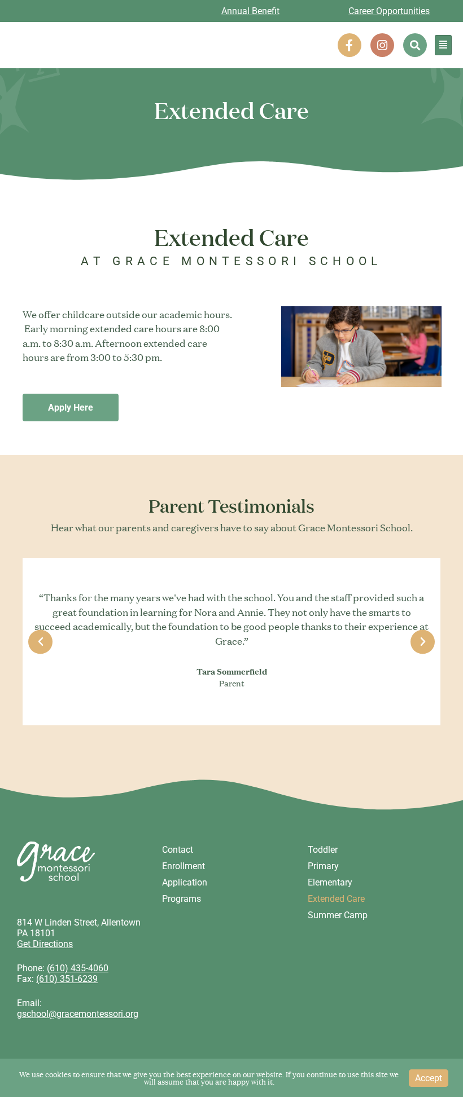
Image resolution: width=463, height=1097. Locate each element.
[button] (415, 45)
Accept (428, 1078)
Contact (177, 849)
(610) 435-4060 (77, 968)
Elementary (330, 882)
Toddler (323, 849)
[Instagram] (382, 45)
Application (184, 882)
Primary (323, 866)
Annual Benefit (250, 11)
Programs (181, 898)
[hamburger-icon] (443, 45)
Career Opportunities (389, 11)
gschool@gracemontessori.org (77, 1013)
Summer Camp (338, 915)
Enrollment (183, 866)
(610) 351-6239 (67, 978)
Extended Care (336, 898)
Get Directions (45, 944)
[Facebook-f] (349, 45)
